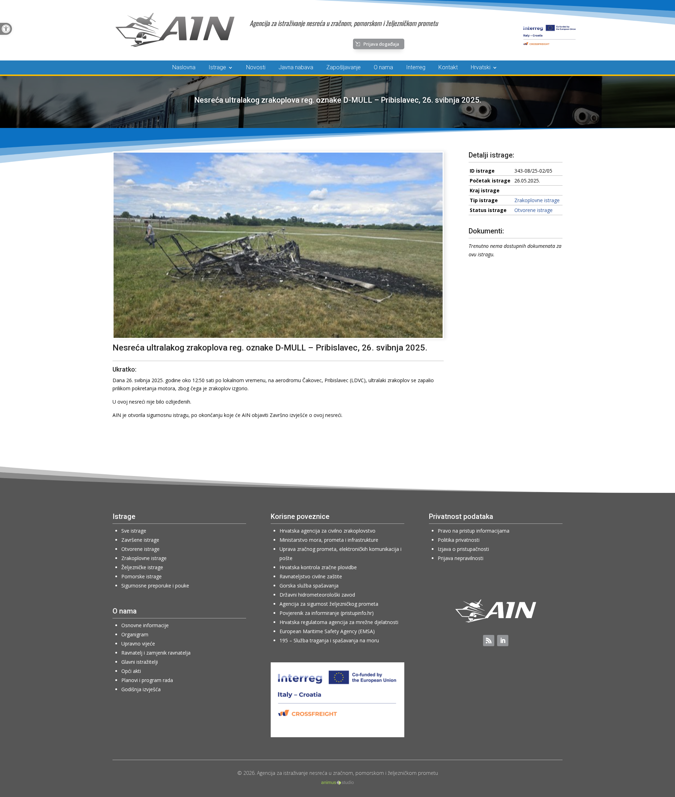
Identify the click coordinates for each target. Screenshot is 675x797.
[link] (6, 29)
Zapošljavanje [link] (343, 68)
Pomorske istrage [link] (141, 576)
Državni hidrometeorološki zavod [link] (317, 594)
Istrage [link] (217, 68)
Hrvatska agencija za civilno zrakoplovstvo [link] (327, 530)
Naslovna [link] (183, 68)
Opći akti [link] (131, 671)
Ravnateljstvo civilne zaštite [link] (310, 576)
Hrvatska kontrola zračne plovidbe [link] (318, 567)
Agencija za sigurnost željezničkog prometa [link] (328, 603)
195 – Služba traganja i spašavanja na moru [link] (329, 640)
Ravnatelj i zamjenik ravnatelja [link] (156, 652)
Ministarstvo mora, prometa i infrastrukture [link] (328, 539)
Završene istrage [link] (140, 539)
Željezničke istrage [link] (142, 567)
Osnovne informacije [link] (145, 625)
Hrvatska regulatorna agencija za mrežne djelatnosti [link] (338, 622)
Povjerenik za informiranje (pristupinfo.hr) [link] (326, 613)
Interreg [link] (415, 68)
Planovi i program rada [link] (147, 680)
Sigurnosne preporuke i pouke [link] (155, 585)
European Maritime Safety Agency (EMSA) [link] (327, 631)
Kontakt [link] (448, 68)
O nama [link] (383, 68)
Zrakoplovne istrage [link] (537, 200)
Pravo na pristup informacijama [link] (473, 530)
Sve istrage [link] (133, 530)
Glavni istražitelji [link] (139, 661)
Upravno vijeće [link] (138, 643)
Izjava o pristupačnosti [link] (463, 549)
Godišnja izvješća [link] (141, 689)
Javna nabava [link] (295, 68)
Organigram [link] (134, 634)
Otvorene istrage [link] (533, 210)
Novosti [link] (255, 68)
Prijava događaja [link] (381, 44)
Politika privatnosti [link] (459, 539)
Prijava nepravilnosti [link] (460, 558)
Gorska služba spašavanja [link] (309, 585)
